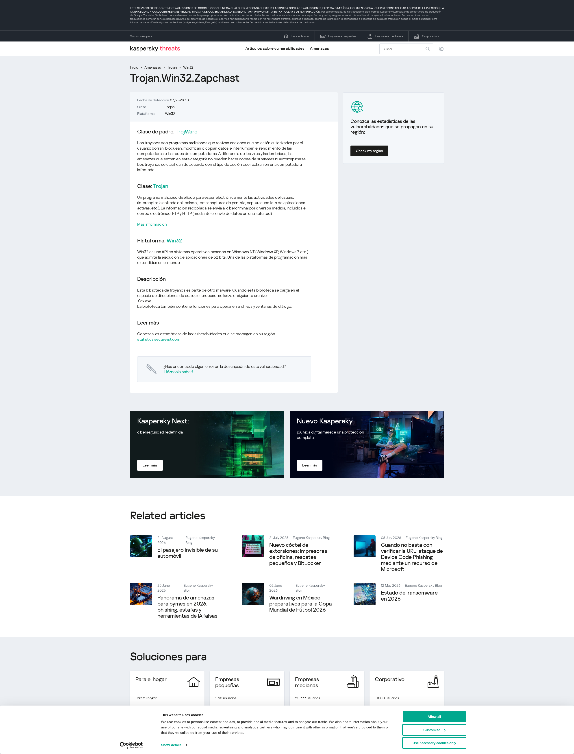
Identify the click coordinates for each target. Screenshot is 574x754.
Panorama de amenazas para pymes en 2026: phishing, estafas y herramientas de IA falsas (187, 607)
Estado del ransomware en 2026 (409, 596)
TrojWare (186, 132)
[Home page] (157, 49)
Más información (152, 224)
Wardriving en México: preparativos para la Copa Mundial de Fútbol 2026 (300, 604)
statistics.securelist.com (158, 339)
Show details (171, 745)
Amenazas (319, 48)
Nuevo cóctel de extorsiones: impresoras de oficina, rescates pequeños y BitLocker (298, 554)
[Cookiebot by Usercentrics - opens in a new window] (131, 745)
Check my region (369, 151)
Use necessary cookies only (434, 743)
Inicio (134, 67)
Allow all (434, 717)
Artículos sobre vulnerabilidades (274, 48)
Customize (431, 730)
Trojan (172, 67)
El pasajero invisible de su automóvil (187, 553)
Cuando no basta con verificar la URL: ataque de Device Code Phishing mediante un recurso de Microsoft (412, 557)
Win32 (188, 67)
